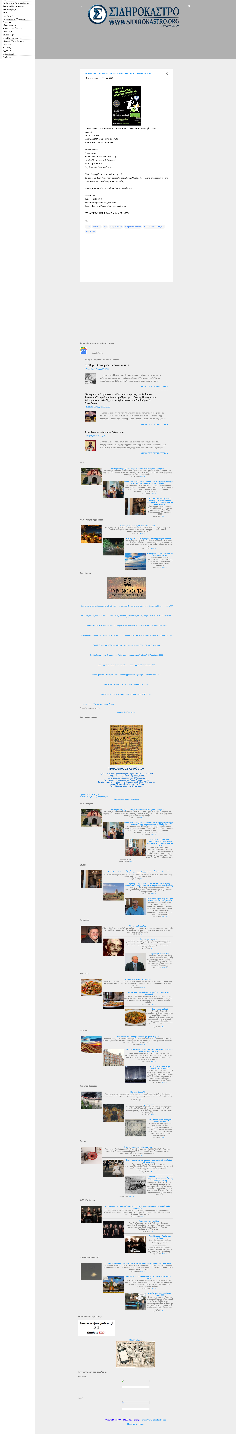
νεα (105, 227)
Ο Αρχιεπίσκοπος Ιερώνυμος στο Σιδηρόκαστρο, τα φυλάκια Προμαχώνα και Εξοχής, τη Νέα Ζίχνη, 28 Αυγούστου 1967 (127, 606)
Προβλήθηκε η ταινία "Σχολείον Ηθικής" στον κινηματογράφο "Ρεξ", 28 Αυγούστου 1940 (126, 645)
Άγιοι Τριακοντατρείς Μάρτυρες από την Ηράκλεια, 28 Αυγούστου (126, 774)
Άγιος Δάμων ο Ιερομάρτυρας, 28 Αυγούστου (126, 776)
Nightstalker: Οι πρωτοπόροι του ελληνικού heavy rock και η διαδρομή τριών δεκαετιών (137, 1207)
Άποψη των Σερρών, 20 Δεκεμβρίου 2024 (137, 526)
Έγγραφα (7, 51)
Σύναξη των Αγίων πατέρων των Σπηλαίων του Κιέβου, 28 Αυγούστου (126, 782)
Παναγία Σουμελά (137, 1092)
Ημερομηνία (121, 712)
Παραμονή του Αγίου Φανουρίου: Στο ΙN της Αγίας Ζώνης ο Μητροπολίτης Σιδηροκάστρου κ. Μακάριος (148, 482)
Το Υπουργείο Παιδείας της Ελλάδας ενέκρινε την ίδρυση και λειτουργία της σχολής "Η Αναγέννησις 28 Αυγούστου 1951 (127, 635)
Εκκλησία (7, 57)
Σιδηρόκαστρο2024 (133, 227)
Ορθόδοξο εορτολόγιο (89, 795)
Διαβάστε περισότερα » (154, 386)
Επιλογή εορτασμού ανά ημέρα (126, 799)
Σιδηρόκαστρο (116, 227)
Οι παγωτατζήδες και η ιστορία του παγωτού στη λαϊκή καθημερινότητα (149, 1161)
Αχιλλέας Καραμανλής (160, 954)
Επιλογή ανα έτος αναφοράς (16, 3)
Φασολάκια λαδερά (160, 1009)
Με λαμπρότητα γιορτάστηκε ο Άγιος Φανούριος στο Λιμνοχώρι (137, 469)
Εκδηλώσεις (8, 54)
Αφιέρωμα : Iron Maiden (149, 1221)
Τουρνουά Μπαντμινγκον (154, 227)
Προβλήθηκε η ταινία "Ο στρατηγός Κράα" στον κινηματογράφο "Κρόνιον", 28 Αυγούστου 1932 (126, 655)
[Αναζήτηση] (189, 6)
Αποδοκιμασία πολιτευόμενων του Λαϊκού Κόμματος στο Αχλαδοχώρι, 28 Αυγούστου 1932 (126, 675)
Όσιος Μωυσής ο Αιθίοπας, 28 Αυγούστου (126, 786)
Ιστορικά (7, 44)
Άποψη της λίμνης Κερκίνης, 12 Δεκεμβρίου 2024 (160, 554)
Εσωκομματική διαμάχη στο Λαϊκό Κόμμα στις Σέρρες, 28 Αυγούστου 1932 (126, 665)
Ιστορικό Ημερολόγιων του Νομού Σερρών (97, 704)
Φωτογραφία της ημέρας (14, 6)
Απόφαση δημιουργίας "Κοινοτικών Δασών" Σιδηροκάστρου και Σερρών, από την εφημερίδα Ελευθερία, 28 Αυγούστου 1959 (126, 617)
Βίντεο (6, 12)
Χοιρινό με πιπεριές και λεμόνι (138, 979)
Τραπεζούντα (148, 1105)
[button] (166, 74)
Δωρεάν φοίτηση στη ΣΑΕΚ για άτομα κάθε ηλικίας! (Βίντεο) (160, 899)
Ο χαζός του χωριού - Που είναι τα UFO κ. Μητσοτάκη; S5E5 (148, 1277)
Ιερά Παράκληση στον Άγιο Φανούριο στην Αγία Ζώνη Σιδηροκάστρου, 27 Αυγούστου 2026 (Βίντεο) (160, 501)
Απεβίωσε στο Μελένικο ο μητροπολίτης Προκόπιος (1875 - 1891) (126, 694)
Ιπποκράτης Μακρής (148, 939)
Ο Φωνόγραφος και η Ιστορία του (138, 1147)
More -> (142, 476)
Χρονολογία (132, 712)
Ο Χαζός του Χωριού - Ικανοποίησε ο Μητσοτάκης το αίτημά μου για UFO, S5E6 (138, 1263)
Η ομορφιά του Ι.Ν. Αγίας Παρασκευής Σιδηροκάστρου (148, 539)
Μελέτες (7, 47)
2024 (88, 227)
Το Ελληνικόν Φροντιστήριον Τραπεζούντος (160, 1121)
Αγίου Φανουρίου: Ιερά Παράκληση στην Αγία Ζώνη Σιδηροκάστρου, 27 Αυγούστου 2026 (160, 842)
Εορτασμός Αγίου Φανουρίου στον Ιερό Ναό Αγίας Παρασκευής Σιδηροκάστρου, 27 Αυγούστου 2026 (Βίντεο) (149, 885)
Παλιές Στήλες (135, 1340)
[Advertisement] (183, 69)
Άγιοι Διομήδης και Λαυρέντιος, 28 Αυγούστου (126, 778)
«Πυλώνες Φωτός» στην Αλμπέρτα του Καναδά (160, 1067)
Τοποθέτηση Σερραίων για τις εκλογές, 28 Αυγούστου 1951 (126, 684)
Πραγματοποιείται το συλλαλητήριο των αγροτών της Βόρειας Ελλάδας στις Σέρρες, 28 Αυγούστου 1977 (127, 626)
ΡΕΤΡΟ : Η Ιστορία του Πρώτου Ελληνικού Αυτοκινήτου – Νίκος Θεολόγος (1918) (160, 1179)
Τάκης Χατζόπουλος (137, 926)
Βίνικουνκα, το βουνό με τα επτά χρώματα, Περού (138, 1037)
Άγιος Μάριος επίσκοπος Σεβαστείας (104, 432)
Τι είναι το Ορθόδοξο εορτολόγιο (94, 797)
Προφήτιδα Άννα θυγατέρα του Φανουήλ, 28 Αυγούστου (126, 780)
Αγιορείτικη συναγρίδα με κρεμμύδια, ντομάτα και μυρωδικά (149, 993)
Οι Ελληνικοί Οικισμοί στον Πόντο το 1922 (107, 365)
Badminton (90, 231)
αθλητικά (97, 227)
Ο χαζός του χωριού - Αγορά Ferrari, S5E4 (159, 1294)
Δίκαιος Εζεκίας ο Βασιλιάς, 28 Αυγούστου (127, 784)
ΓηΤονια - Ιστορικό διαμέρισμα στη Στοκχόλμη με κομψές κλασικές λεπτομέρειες (149, 1050)
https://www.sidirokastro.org (154, 1420)
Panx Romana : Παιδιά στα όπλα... (160, 1237)
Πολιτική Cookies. (135, 1424)
